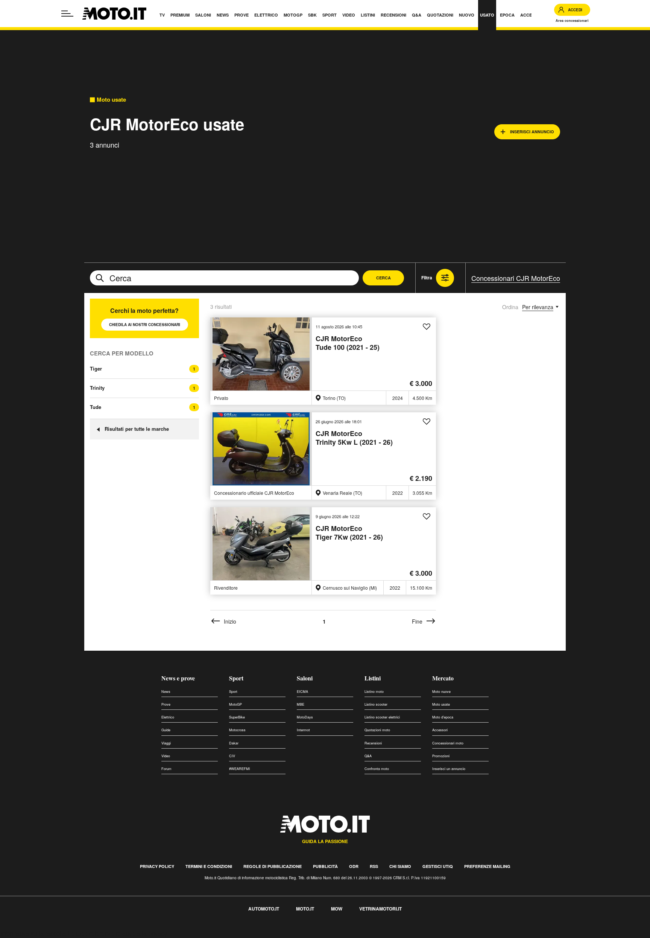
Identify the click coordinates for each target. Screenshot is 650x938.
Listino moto (374, 691)
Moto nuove (441, 691)
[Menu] (67, 13)
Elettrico (167, 717)
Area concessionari (572, 20)
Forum (166, 768)
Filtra (426, 277)
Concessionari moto (447, 743)
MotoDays (305, 717)
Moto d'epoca (442, 717)
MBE (300, 704)
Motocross (237, 730)
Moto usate (111, 100)
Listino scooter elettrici (382, 717)
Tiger (96, 368)
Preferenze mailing (487, 866)
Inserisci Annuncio (532, 131)
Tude (95, 406)
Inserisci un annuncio (448, 768)
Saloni (305, 678)
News (165, 691)
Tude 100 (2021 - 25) (348, 343)
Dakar (233, 743)
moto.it (305, 908)
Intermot (303, 730)
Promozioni (441, 755)
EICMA (302, 691)
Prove (165, 704)
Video (165, 755)
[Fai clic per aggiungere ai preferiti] (426, 326)
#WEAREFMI (239, 768)
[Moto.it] (114, 14)
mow (336, 908)
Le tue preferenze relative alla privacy (117, 933)
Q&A (368, 755)
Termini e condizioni (208, 866)
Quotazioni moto (377, 730)
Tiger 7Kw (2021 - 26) (349, 533)
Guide (165, 730)
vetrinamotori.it (380, 908)
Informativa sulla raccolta (33, 933)
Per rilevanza (537, 307)
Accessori (440, 730)
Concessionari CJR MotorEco (515, 278)
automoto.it (263, 908)
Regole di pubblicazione (272, 866)
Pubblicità (325, 866)
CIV (232, 755)
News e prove (178, 678)
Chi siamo (400, 866)
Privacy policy (157, 866)
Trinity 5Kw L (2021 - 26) (354, 438)
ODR (353, 866)
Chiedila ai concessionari (144, 324)
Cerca (383, 278)
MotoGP (235, 704)
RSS (374, 866)
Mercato (443, 678)
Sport (236, 678)
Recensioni (373, 743)
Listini (372, 678)
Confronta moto (376, 768)
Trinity (97, 387)
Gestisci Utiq (437, 866)
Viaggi (166, 743)
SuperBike (237, 717)
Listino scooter (375, 704)
